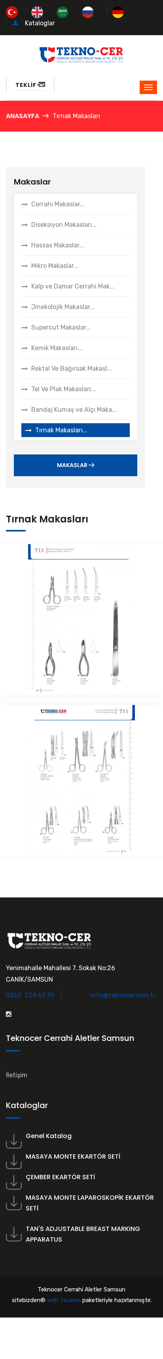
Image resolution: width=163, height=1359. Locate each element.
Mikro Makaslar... (54, 266)
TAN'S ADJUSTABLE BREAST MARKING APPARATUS (83, 1234)
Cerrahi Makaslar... (58, 204)
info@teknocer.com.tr (123, 995)
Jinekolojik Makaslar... (63, 307)
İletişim (16, 1075)
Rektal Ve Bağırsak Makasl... (71, 368)
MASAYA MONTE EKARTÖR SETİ (73, 1156)
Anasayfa (22, 116)
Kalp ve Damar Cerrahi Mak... (72, 286)
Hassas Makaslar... (57, 245)
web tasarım (64, 1300)
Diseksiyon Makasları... (64, 224)
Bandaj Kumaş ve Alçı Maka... (74, 409)
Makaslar (73, 465)
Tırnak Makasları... (61, 430)
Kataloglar (39, 23)
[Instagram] (8, 1014)
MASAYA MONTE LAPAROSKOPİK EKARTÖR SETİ (90, 1203)
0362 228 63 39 (31, 995)
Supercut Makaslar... (61, 327)
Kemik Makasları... (56, 348)
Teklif (25, 85)
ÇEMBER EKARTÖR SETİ (60, 1177)
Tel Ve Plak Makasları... (63, 389)
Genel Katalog (49, 1135)
